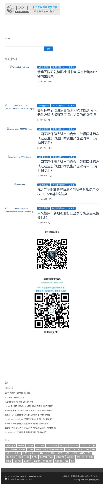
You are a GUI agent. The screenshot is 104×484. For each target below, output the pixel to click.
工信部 (34, 457)
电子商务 (17, 461)
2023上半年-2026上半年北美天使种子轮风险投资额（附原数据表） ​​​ (31, 428)
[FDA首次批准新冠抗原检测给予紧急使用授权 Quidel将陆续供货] (19, 185)
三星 (87, 449)
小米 (27, 457)
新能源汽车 (60, 457)
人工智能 (51, 453)
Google (92, 446)
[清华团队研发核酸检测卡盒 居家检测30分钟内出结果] (19, 67)
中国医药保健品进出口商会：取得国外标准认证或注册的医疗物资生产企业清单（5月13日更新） (68, 138)
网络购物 (58, 461)
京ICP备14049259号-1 (33, 476)
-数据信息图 (10, 446)
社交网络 (36, 461)
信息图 (60, 453)
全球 (67, 453)
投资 (51, 457)
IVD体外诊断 (44, 67)
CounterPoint (52, 446)
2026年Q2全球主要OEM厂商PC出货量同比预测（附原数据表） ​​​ (29, 411)
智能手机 (70, 457)
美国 (66, 461)
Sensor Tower (41, 449)
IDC (7, 449)
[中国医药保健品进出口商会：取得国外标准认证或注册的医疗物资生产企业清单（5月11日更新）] (19, 157)
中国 (93, 449)
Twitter (80, 449)
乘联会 (42, 453)
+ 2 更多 (71, 67)
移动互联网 (47, 461)
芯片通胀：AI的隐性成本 (14, 397)
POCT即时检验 (58, 67)
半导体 (82, 453)
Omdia (30, 449)
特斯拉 (8, 461)
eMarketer (63, 446)
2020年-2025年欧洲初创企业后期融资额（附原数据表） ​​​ (27, 432)
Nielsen (22, 449)
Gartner (84, 446)
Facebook (74, 446)
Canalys (30, 446)
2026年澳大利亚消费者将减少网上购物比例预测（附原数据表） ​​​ (30, 406)
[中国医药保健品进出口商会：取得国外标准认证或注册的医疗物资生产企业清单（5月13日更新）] (19, 129)
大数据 (20, 457)
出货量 (74, 453)
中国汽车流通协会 (30, 453)
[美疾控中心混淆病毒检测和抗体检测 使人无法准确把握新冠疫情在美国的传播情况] (19, 106)
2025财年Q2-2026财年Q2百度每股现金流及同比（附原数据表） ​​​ (30, 419)
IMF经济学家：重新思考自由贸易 (18, 393)
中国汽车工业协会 (13, 453)
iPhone (14, 449)
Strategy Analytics (56, 449)
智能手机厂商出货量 (85, 457)
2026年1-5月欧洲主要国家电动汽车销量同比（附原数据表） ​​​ (28, 415)
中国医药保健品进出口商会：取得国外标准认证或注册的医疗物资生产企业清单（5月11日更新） (68, 166)
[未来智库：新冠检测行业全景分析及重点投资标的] (19, 208)
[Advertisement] (45, 24)
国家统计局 (10, 457)
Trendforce (70, 449)
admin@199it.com (81, 480)
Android (21, 446)
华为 (89, 453)
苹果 (72, 461)
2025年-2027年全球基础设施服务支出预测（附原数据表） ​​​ (27, 424)
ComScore (40, 446)
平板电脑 (43, 457)
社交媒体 (27, 461)
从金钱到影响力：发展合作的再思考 (19, 402)
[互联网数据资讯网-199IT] (52, 9)
